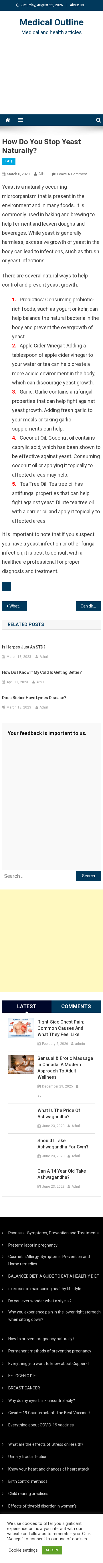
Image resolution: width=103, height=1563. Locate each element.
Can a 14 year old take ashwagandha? (61, 1174)
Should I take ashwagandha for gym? (62, 1144)
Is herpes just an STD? (23, 647)
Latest (26, 1006)
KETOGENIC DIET (23, 1375)
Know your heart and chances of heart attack (48, 1469)
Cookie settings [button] (23, 1550)
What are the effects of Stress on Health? (45, 1444)
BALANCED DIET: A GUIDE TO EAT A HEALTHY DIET (53, 1276)
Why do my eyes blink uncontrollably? (41, 1400)
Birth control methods (27, 1481)
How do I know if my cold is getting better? (42, 672)
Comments (76, 1006)
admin (80, 1044)
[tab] (27, 1006)
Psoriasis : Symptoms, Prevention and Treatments (53, 1233)
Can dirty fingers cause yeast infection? (91, 606)
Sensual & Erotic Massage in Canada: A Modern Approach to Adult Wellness (65, 1068)
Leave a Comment (72, 174)
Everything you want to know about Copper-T (49, 1363)
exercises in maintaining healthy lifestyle (44, 1288)
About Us (77, 5)
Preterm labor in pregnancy (33, 1245)
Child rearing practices (28, 1493)
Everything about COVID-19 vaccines (41, 1425)
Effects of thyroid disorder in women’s (42, 1506)
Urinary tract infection (27, 1456)
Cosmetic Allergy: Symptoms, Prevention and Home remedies (49, 1260)
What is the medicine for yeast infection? (18, 606)
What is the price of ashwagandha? (58, 1113)
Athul (42, 174)
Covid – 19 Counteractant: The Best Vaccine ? (49, 1412)
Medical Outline (51, 22)
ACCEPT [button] (52, 1550)
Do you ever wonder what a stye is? (40, 1301)
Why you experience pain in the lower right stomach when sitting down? (54, 1316)
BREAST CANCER (24, 1388)
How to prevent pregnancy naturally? (41, 1339)
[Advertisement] (51, 82)
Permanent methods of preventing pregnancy (49, 1351)
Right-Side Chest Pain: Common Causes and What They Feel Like (60, 1028)
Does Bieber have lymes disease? (34, 697)
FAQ (8, 161)
